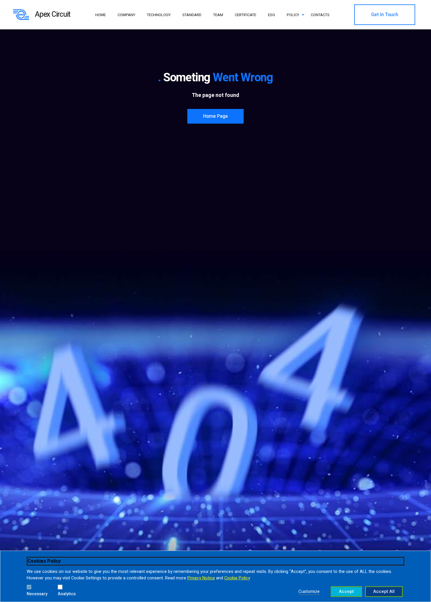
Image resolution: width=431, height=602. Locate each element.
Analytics (67, 594)
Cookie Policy (237, 578)
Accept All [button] (384, 591)
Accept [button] (346, 591)
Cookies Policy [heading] (44, 561)
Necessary (37, 594)
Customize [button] (309, 591)
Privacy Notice (201, 578)
